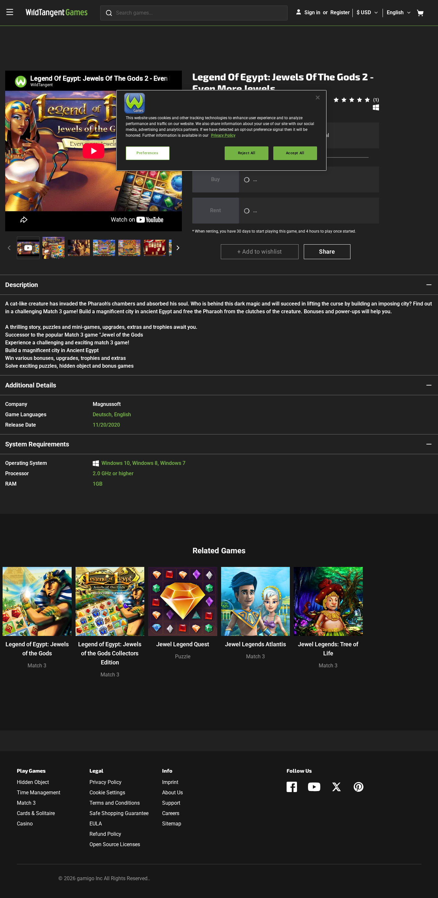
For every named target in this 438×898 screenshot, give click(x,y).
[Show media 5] (129, 247)
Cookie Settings (107, 792)
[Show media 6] (154, 247)
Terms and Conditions (114, 803)
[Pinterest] (358, 787)
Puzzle (182, 656)
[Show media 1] (28, 247)
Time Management (38, 792)
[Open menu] (9, 12)
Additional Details (30, 385)
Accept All (295, 153)
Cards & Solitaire (36, 813)
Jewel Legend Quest (182, 644)
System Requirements (37, 444)
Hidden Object (33, 782)
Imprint (170, 782)
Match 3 (37, 665)
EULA (95, 824)
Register (340, 12)
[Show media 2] (53, 247)
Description (21, 285)
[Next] (178, 248)
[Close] (318, 97)
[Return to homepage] (57, 13)
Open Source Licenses (114, 844)
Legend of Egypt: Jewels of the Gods (37, 649)
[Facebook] (292, 787)
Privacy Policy (105, 782)
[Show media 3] (78, 247)
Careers (170, 813)
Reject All (246, 153)
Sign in (312, 12)
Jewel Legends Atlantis (255, 644)
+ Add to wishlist (259, 251)
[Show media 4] (104, 247)
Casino (25, 824)
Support (171, 803)
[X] (336, 787)
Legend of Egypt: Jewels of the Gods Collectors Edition (109, 653)
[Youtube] (314, 787)
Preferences (147, 153)
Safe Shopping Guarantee (118, 813)
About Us (172, 792)
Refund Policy (105, 834)
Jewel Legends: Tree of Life (328, 649)
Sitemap (171, 824)
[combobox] (194, 13)
